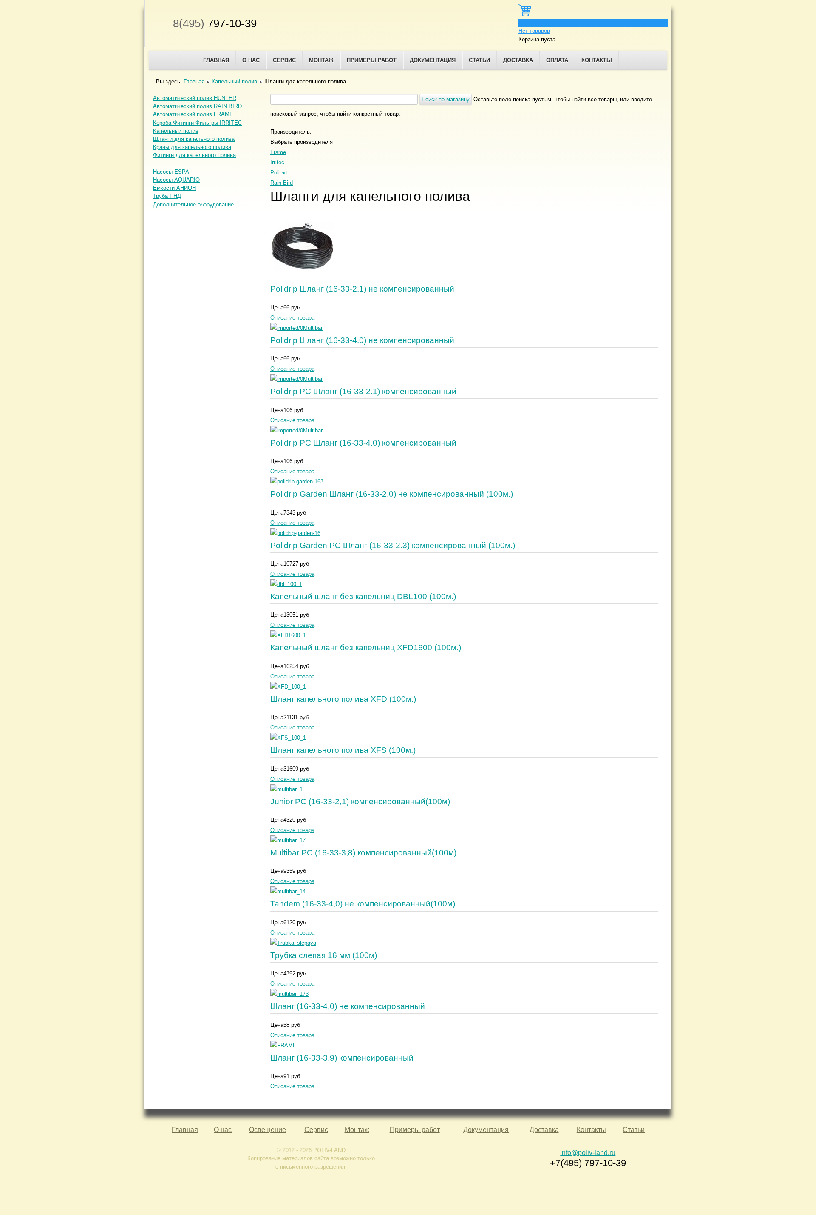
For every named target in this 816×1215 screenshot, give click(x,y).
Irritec (277, 162)
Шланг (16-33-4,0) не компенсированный (347, 1006)
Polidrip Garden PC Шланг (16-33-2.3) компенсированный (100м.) (392, 545)
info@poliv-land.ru (587, 1152)
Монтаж (321, 60)
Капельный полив (234, 81)
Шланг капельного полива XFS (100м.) (343, 750)
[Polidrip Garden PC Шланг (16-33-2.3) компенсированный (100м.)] (295, 533)
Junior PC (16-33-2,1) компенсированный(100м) (360, 801)
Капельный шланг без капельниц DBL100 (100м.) (363, 596)
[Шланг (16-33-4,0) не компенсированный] (289, 994)
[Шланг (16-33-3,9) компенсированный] (283, 1045)
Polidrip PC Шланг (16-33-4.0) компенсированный (363, 442)
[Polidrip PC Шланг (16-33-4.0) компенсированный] (296, 430)
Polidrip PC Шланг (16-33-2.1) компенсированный (363, 391)
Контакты (596, 60)
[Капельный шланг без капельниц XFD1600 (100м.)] (288, 635)
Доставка (518, 60)
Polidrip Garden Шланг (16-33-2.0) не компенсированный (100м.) (391, 493)
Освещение (267, 1129)
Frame (278, 152)
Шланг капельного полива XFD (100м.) (343, 699)
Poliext (278, 172)
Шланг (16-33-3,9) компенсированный (342, 1057)
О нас (251, 60)
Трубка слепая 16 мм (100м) (323, 955)
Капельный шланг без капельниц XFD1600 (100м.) (365, 647)
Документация (433, 60)
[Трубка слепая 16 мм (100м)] (293, 943)
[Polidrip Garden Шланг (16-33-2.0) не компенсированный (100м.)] (296, 481)
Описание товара (292, 317)
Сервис (284, 60)
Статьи (479, 60)
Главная (216, 60)
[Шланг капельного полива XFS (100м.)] (288, 738)
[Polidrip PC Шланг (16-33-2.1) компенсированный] (296, 379)
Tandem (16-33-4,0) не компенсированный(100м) (362, 903)
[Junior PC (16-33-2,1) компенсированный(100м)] (286, 789)
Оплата (557, 60)
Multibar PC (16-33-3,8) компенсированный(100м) (363, 852)
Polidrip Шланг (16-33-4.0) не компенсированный (362, 340)
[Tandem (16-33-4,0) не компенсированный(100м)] (288, 891)
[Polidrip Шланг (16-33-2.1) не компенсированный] (302, 276)
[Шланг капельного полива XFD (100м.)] (288, 686)
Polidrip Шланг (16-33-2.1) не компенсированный (362, 288)
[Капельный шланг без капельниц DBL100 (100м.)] (286, 584)
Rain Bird (281, 183)
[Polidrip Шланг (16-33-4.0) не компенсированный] (296, 328)
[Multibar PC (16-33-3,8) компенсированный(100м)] (288, 840)
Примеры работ (372, 60)
